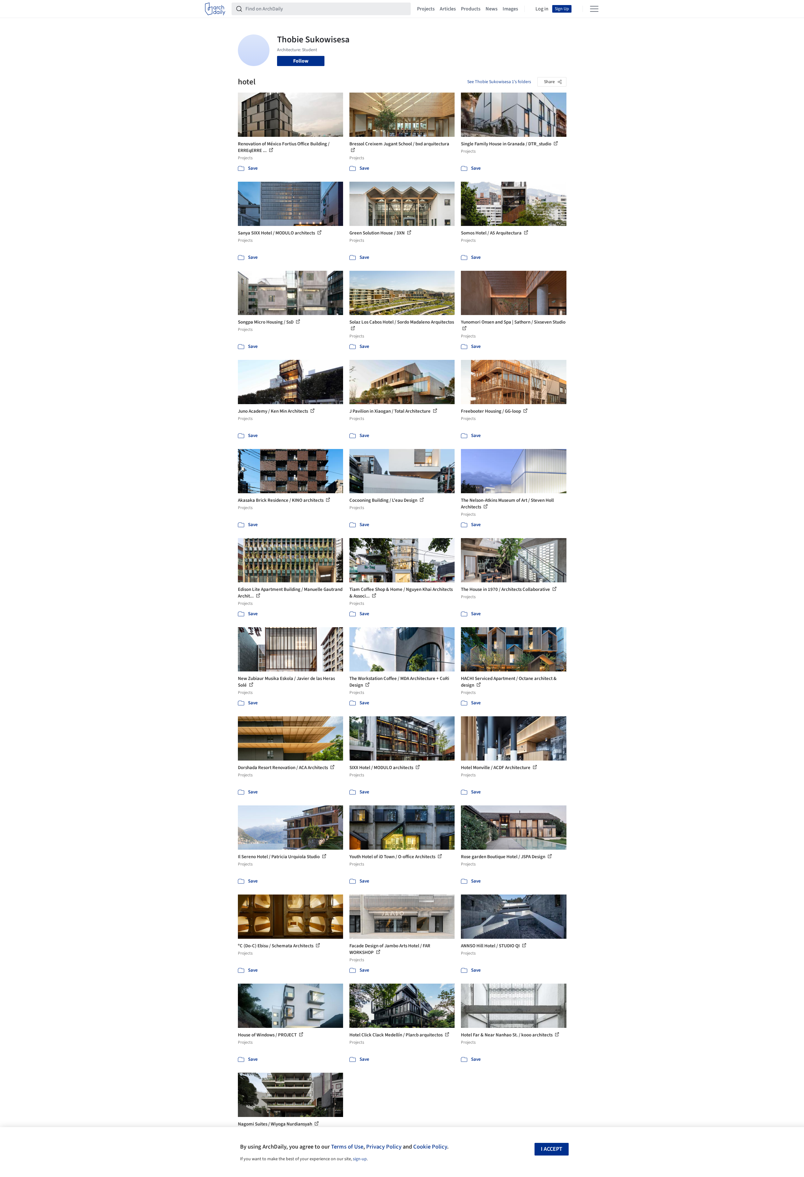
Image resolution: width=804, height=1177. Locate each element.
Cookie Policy (430, 1147)
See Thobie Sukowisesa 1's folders (499, 82)
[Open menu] (594, 9)
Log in (541, 8)
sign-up (360, 1159)
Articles (448, 8)
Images (510, 8)
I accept (551, 1149)
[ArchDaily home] (215, 9)
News (492, 8)
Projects (426, 8)
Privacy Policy (384, 1147)
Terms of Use (347, 1147)
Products (471, 8)
